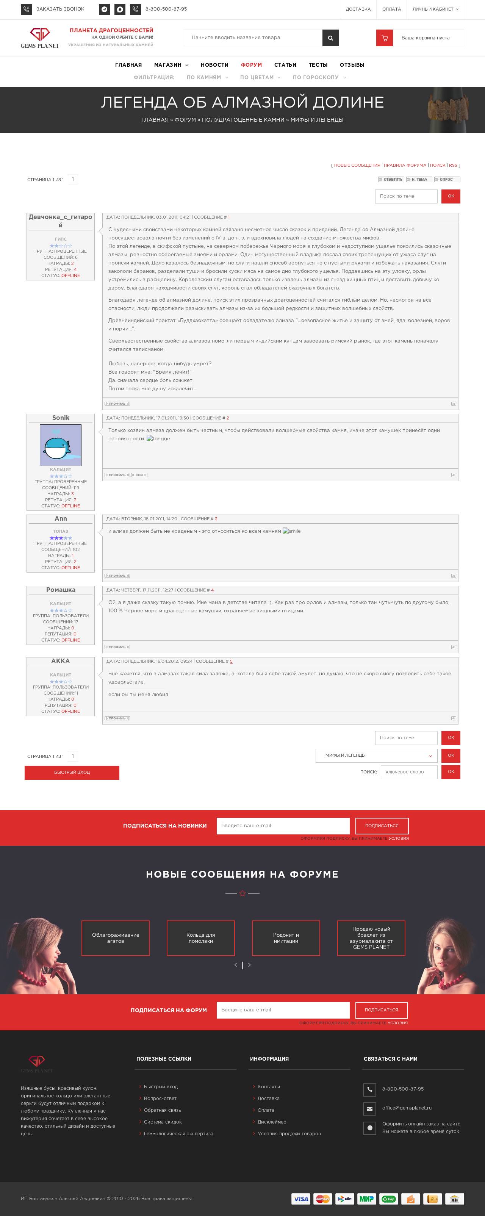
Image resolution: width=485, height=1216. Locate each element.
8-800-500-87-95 (166, 9)
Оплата (391, 9)
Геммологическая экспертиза (178, 1134)
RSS (453, 165)
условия (399, 838)
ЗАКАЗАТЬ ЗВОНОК (60, 9)
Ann (61, 519)
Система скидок (163, 1122)
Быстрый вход (161, 1087)
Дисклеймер (272, 1122)
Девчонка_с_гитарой (60, 221)
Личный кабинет (434, 9)
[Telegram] (104, 9)
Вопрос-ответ (160, 1099)
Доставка (358, 9)
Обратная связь (162, 1110)
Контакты (269, 1087)
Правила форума (405, 165)
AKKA (60, 661)
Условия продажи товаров (289, 1134)
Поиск (438, 165)
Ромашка (60, 590)
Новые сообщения (357, 165)
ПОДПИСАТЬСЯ (382, 826)
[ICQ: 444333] (139, 475)
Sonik (60, 418)
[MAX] (119, 9)
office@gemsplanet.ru (407, 1108)
